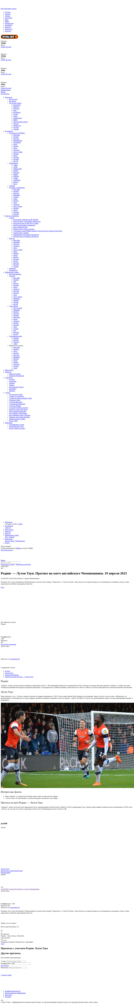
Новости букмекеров (16, 376)
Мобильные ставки (12, 272)
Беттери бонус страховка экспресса (26, 236)
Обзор (3, 47)
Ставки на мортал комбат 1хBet (20, 398)
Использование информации (15, 993)
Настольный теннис (20, 122)
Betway (16, 182)
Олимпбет (17, 142)
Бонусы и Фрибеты (12, 216)
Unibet (15, 178)
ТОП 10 (8, 528)
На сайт (8, 47)
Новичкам (8, 423)
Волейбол (8, 25)
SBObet (16, 176)
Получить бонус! (7, 550)
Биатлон (8, 31)
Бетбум (15, 146)
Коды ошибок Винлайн (17, 411)
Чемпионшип (5, 872)
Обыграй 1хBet (14, 400)
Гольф (15, 114)
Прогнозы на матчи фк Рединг (12, 871)
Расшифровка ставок (16, 425)
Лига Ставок (18, 152)
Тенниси (16, 150)
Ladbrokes (16, 180)
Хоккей (7, 14)
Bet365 (15, 171)
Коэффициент (6, 963)
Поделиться (5, 94)
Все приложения (15, 274)
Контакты (8, 995)
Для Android (13, 306)
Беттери (16, 157)
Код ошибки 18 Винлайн (18, 413)
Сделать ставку (6, 975)
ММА (7, 21)
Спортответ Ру (14, 659)
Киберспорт (9, 23)
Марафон (16, 195)
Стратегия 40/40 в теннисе (18, 408)
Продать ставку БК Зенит (18, 409)
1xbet (15, 368)
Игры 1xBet (13, 421)
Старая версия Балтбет (17, 404)
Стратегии (9, 377)
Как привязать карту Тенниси (19, 415)
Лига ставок (17, 206)
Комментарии (6, 90)
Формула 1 (9, 29)
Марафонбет (17, 140)
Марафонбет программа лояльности (26, 235)
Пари (15, 144)
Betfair (15, 174)
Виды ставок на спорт (17, 428)
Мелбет (16, 154)
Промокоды (13, 270)
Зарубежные (13, 163)
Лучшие (12, 186)
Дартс (15, 116)
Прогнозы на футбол (23, 564)
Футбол (7, 12)
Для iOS (12, 276)
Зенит (15, 156)
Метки (3, 92)
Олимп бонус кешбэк (21, 233)
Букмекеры (9, 131)
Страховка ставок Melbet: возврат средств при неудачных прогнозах (37, 231)
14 (13, 524)
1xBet (15, 165)
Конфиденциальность (13, 991)
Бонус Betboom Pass (20, 227)
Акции (11, 218)
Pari (14, 282)
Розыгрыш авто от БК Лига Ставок (26, 223)
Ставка (3, 961)
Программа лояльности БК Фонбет (25, 219)
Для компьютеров (15, 336)
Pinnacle (16, 172)
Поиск (7, 543)
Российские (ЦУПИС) (17, 133)
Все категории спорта (8, 9)
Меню (3, 560)
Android (11, 537)
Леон (15, 148)
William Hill (17, 169)
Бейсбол (8, 27)
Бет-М (15, 161)
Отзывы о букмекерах (17, 188)
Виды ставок (9, 541)
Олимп (15, 197)
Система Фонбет (15, 406)
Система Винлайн (15, 402)
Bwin (15, 184)
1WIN (15, 167)
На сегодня (13, 99)
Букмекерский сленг (16, 426)
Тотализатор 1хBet (15, 394)
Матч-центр (9, 370)
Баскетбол (8, 18)
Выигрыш (4, 967)
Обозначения (20, 541)
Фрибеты (12, 268)
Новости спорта (15, 374)
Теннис (7, 16)
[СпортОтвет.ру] (17, 7)
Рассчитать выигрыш (8, 644)
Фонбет (16, 137)
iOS (6, 537)
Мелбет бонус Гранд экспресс (24, 229)
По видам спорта (15, 103)
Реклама (8, 997)
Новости (8, 372)
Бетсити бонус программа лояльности (27, 221)
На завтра (12, 101)
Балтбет (16, 159)
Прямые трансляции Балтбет (19, 417)
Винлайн (16, 135)
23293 (20, 524)
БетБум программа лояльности (24, 225)
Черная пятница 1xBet (17, 419)
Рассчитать (5, 965)
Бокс (6, 20)
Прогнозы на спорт (8, 564)
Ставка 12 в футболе (16, 396)
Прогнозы (8, 97)
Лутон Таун (5, 869)
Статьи (7, 393)
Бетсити (16, 139)
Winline (18, 548)
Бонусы (12, 238)
